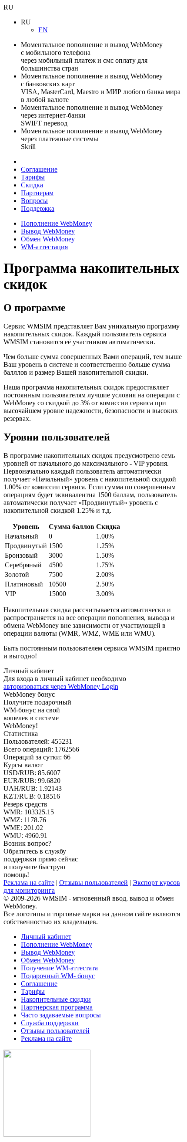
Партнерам (37, 193)
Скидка (32, 185)
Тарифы (33, 177)
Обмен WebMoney (48, 239)
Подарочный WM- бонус (58, 975)
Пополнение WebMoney (56, 223)
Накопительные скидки (56, 999)
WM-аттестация (44, 247)
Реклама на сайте (28, 882)
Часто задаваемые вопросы (61, 1015)
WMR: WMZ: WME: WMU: (28, 819)
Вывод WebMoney (48, 231)
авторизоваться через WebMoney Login (60, 686)
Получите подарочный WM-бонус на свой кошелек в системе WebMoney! (37, 710)
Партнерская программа (57, 1007)
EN (43, 30)
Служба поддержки (50, 1023)
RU (8, 7)
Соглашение (39, 169)
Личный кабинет (46, 936)
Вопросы (34, 200)
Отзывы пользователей (93, 882)
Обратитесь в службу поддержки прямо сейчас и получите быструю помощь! (40, 859)
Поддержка (37, 208)
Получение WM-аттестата (59, 968)
